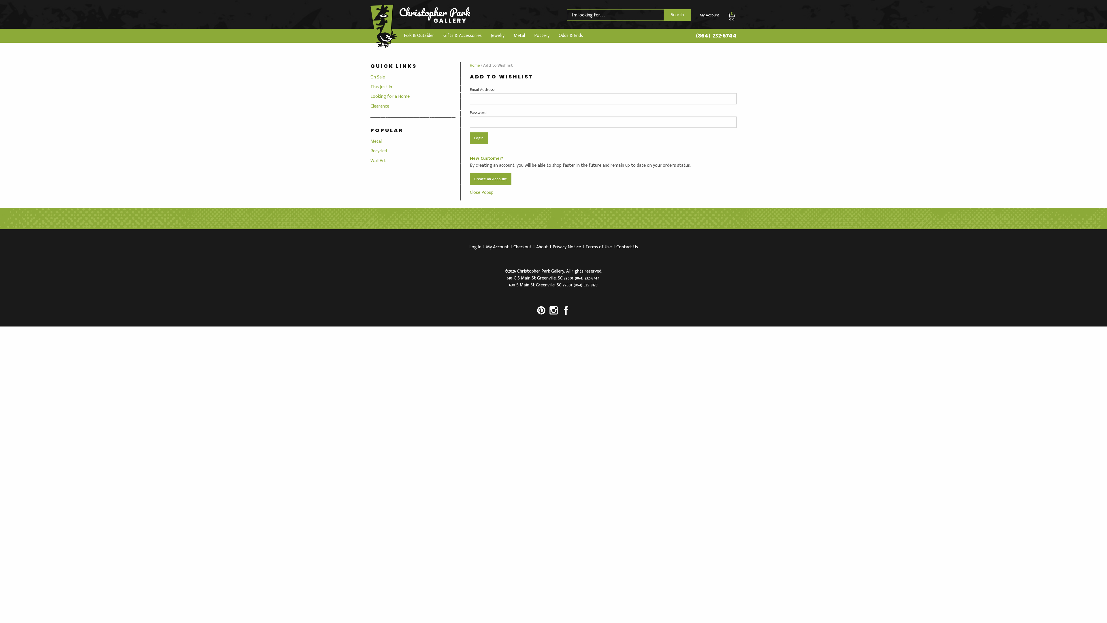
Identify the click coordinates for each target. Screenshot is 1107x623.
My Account (709, 15)
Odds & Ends (571, 36)
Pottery (541, 36)
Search (677, 15)
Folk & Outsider (419, 36)
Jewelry (497, 36)
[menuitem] (419, 36)
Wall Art (378, 161)
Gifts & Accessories (462, 36)
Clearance (379, 106)
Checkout (522, 247)
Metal (519, 36)
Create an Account (490, 179)
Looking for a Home (390, 96)
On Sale (377, 77)
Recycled (378, 151)
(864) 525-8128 (586, 285)
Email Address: (482, 89)
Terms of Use (598, 247)
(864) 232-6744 (716, 35)
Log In (475, 247)
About (542, 247)
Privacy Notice (567, 247)
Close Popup (482, 192)
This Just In (381, 87)
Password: (478, 112)
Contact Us (627, 247)
